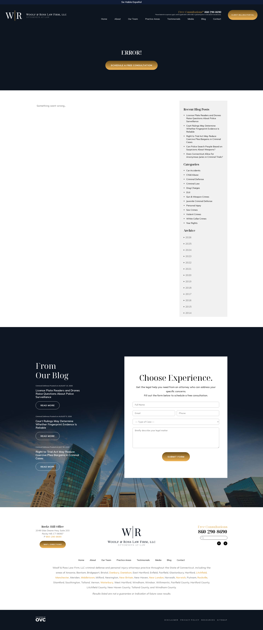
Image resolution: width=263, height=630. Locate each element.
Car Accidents (193, 170)
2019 (187, 281)
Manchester (62, 577)
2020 (187, 275)
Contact (217, 19)
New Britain (126, 577)
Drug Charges (193, 188)
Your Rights (192, 223)
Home (104, 19)
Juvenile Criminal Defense (199, 201)
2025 (187, 243)
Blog (203, 19)
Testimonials (173, 19)
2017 (187, 294)
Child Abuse (192, 174)
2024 (187, 249)
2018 (187, 287)
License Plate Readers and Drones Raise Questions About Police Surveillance (203, 118)
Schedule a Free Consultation (131, 65)
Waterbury (106, 582)
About (118, 19)
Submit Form (176, 456)
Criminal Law (193, 183)
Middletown (88, 577)
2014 (187, 312)
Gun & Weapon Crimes (197, 196)
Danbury (114, 572)
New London (156, 577)
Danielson (126, 572)
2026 (187, 237)
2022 (187, 262)
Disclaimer (171, 620)
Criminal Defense (195, 179)
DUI (188, 192)
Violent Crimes (193, 214)
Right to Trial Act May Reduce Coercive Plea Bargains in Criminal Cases (203, 139)
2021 (187, 268)
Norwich (181, 577)
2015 (187, 306)
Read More (48, 405)
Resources (208, 620)
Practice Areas (152, 19)
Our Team (133, 19)
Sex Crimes (192, 209)
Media (191, 19)
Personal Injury (193, 205)
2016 (187, 300)
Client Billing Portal (242, 15)
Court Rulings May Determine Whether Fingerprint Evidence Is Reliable (202, 128)
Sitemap (222, 620)
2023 (187, 256)
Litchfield (201, 572)
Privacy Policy (189, 620)
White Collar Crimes (196, 218)
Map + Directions (53, 544)
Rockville (202, 577)
